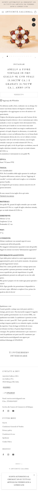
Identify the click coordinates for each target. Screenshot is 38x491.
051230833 (6, 387)
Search (4, 423)
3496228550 (10, 393)
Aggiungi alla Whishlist (11, 100)
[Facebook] (3, 410)
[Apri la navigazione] (3, 12)
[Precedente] (2, 57)
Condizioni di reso (8, 434)
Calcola (7, 196)
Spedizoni (5, 438)
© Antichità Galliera (19, 469)
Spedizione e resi (5, 306)
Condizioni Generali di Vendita (13, 426)
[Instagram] (8, 410)
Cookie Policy (7, 442)
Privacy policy (7, 430)
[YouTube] (13, 410)
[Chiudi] (34, 475)
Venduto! (19, 95)
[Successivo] (35, 57)
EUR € (18, 464)
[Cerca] (32, 12)
